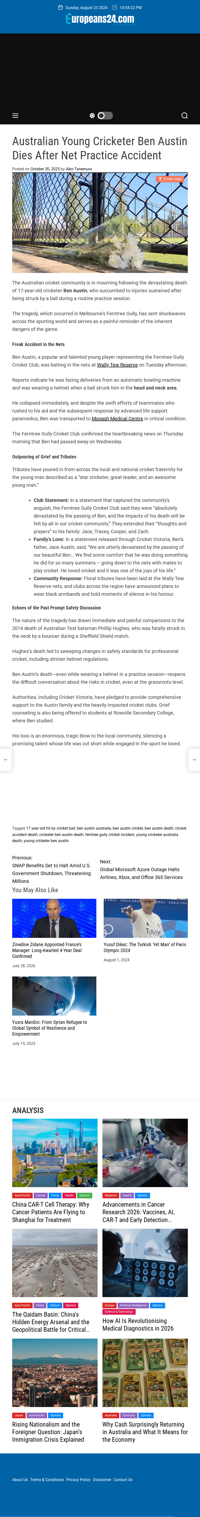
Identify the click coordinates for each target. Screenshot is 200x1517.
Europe (109, 1305)
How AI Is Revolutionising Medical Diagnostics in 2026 (138, 1324)
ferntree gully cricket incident (109, 834)
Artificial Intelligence (133, 1305)
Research (111, 1195)
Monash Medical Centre (117, 419)
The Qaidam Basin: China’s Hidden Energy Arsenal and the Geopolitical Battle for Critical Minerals (50, 1326)
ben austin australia (94, 828)
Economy (129, 1415)
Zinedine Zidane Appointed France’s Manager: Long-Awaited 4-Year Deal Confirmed (47, 950)
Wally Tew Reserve (117, 365)
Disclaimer (102, 1479)
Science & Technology (119, 1311)
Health (69, 1195)
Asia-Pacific (22, 1195)
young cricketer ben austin (46, 840)
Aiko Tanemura (79, 169)
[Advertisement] (100, 75)
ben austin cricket (128, 828)
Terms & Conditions (47, 1479)
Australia (111, 1415)
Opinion (85, 1195)
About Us (20, 1479)
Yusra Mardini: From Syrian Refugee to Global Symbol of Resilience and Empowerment (49, 1028)
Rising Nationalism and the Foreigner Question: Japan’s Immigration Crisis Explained (48, 1432)
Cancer (40, 1195)
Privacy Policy (78, 1479)
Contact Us (123, 1479)
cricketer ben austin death (61, 834)
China (55, 1195)
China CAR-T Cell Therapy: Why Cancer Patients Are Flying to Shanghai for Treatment (50, 1212)
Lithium (55, 1305)
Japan (19, 1415)
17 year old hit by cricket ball (50, 828)
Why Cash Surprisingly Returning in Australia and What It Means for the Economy (145, 1432)
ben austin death (159, 828)
